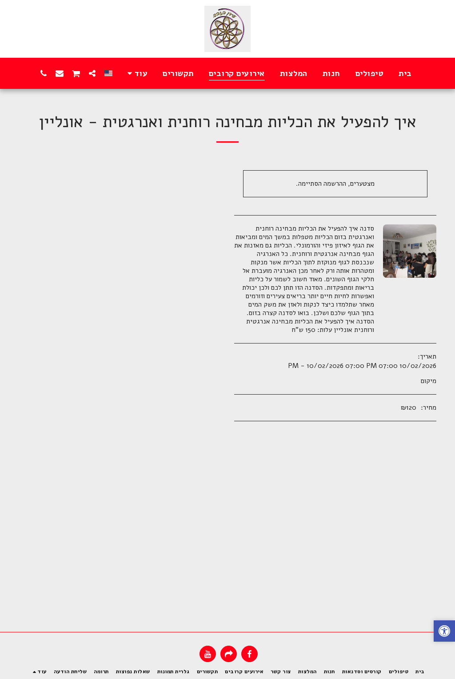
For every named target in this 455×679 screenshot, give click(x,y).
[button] (92, 73)
